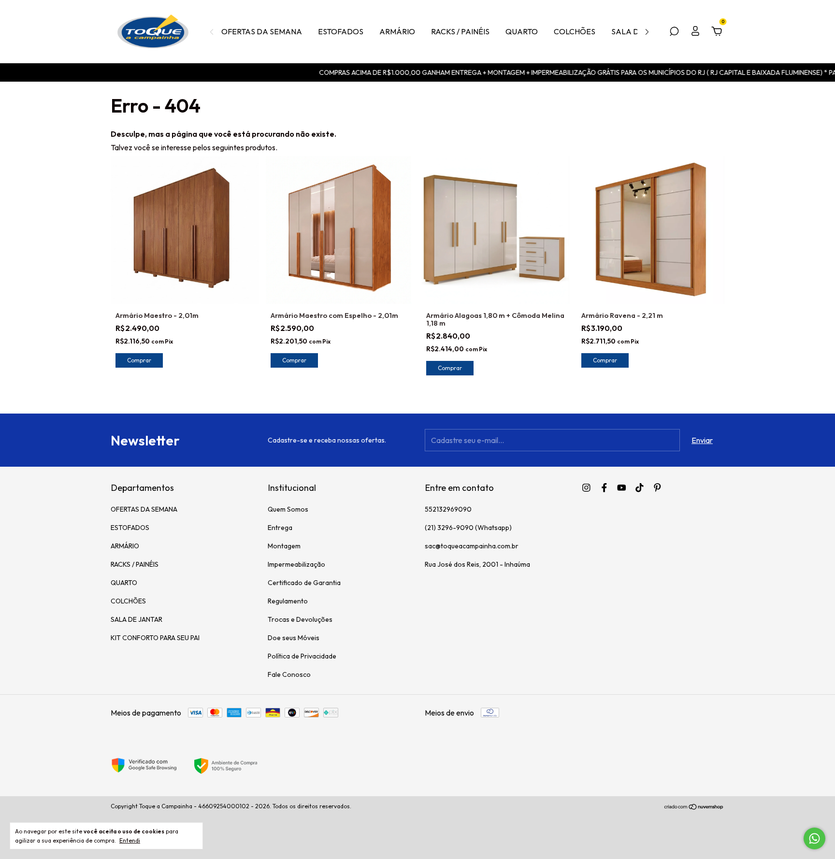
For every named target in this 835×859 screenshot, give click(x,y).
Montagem (284, 546)
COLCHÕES (574, 31)
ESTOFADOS (340, 31)
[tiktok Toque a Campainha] (639, 487)
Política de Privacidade (302, 656)
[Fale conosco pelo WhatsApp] (814, 838)
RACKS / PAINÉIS (460, 31)
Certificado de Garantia (304, 582)
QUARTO (521, 31)
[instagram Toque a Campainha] (586, 487)
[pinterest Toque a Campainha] (657, 487)
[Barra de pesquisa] (674, 32)
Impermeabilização (296, 564)
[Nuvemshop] (694, 807)
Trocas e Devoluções (300, 619)
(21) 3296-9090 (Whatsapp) (468, 527)
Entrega (280, 527)
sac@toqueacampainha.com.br (471, 546)
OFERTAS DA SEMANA (261, 31)
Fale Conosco (289, 674)
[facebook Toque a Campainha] (604, 487)
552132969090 (448, 509)
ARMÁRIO (397, 31)
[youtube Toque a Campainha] (621, 487)
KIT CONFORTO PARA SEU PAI (155, 637)
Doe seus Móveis (293, 637)
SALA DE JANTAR (136, 619)
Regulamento (288, 601)
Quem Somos (288, 509)
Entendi (129, 840)
